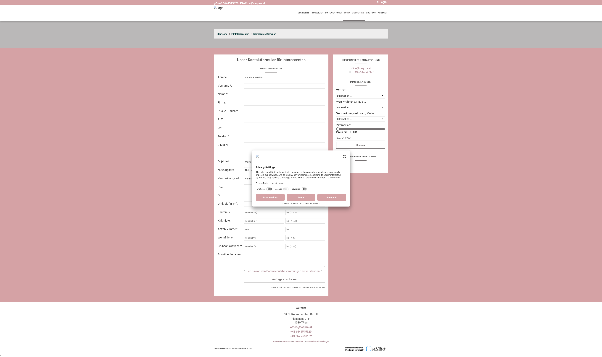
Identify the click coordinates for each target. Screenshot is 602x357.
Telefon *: (224, 136)
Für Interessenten (354, 13)
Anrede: (222, 77)
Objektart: (224, 161)
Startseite (303, 13)
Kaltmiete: (224, 220)
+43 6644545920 (227, 3)
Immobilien (317, 13)
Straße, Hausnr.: (228, 111)
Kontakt (382, 13)
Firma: (222, 102)
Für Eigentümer (333, 13)
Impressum (286, 341)
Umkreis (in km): (228, 203)
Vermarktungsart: (229, 178)
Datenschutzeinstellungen (317, 341)
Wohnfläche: (225, 237)
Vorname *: (225, 85)
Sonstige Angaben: (229, 254)
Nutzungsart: (226, 169)
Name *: (223, 94)
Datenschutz (298, 341)
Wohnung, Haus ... (351, 101)
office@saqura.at (254, 3)
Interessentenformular (264, 34)
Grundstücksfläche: (230, 246)
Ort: (220, 127)
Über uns (371, 13)
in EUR (346, 132)
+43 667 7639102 (301, 336)
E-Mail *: (223, 144)
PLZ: (220, 119)
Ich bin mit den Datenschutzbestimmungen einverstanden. (284, 271)
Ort (341, 90)
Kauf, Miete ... (356, 113)
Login (383, 2)
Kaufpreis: (224, 212)
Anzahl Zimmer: (228, 229)
